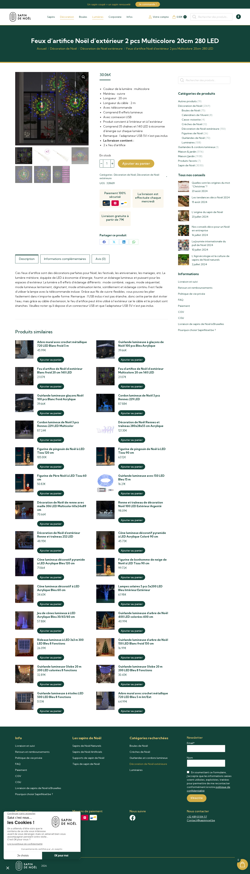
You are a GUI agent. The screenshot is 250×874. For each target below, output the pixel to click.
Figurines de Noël (192, 133)
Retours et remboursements (195, 287)
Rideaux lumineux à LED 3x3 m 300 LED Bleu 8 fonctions (60, 641)
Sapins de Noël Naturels (86, 745)
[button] (83, 77)
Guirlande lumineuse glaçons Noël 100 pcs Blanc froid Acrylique (60, 397)
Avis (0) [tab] (101, 259)
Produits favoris (187, 160)
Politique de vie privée (191, 293)
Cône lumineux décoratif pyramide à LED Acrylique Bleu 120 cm (61, 561)
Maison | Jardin (186, 156)
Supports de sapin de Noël (88, 758)
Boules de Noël (191, 110)
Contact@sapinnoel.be (201, 820)
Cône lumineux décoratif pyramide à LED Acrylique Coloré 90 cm (142, 534)
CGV (181, 312)
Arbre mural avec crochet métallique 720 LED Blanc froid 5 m (62, 343)
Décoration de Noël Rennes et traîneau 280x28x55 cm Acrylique (140, 424)
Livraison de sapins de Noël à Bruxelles (201, 324)
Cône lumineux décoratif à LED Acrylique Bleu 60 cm (58, 588)
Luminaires (188, 142)
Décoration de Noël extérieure (200, 128)
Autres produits (187, 101)
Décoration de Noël (125, 174)
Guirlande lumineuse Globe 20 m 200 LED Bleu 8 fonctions (140, 668)
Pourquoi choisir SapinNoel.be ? (197, 330)
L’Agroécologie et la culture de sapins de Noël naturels (211, 257)
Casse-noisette (191, 119)
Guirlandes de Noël (193, 138)
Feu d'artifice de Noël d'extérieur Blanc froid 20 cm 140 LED (59, 370)
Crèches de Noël (192, 124)
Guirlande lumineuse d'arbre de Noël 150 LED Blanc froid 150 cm (143, 641)
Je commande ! (148, 4)
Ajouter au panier (136, 163)
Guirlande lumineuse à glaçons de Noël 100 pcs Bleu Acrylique (141, 343)
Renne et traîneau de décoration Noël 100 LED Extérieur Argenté (140, 504)
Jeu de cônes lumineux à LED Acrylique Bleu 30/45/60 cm (56, 615)
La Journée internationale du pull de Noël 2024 (209, 243)
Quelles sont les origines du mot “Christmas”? (211, 184)
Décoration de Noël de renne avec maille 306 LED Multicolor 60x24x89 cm (61, 506)
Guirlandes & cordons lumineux (196, 147)
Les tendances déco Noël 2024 (211, 197)
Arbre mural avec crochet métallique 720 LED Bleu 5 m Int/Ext (143, 695)
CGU (181, 318)
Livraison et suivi (188, 281)
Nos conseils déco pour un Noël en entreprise (211, 228)
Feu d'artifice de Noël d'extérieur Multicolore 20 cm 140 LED (140, 370)
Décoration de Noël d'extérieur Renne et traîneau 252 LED (58, 534)
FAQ (180, 299)
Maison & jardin (187, 151)
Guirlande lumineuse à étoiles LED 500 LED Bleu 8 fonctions (60, 695)
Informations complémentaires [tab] (65, 259)
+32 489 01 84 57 (197, 816)
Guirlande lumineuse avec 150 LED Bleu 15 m (141, 477)
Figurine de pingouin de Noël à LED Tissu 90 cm (142, 450)
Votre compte (161, 16)
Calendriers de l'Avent (195, 115)
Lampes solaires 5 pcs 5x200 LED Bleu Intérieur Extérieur (140, 588)
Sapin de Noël (186, 165)
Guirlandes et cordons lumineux (148, 758)
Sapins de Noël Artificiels (87, 751)
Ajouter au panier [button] (50, 359)
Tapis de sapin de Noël (86, 764)
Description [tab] (27, 259)
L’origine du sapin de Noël (207, 212)
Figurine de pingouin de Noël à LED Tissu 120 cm (61, 450)
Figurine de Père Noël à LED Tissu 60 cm (62, 477)
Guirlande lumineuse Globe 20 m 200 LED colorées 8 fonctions (59, 668)
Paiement (184, 306)
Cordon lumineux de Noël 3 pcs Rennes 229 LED (139, 397)
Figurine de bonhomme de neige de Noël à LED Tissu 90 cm (142, 561)
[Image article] (183, 186)
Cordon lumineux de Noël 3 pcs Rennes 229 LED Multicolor (58, 424)
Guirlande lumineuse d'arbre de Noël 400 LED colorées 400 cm (143, 615)
